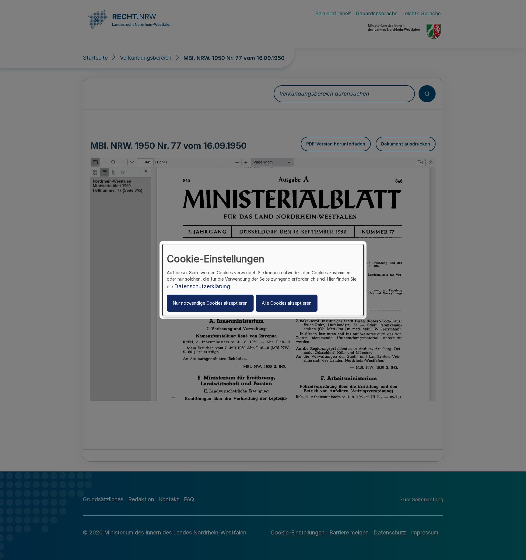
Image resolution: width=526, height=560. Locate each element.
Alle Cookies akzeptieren (286, 303)
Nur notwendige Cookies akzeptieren (210, 303)
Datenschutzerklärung (202, 286)
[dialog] (263, 280)
